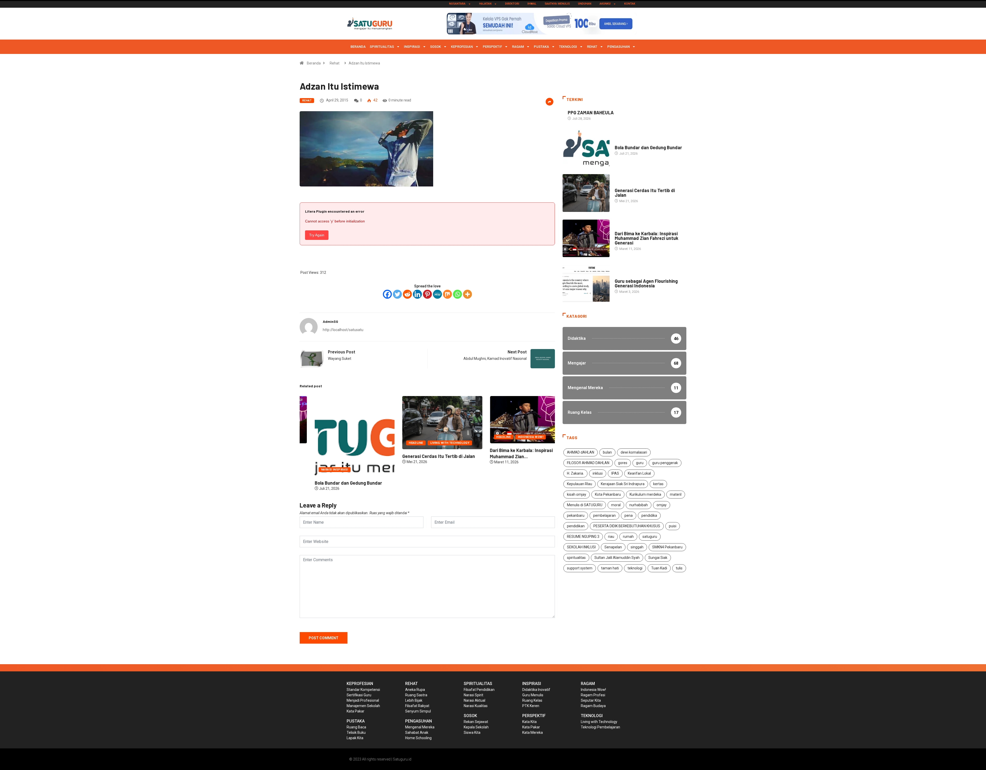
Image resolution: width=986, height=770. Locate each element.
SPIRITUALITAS (382, 47)
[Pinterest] (427, 294)
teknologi (635, 568)
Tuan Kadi (659, 568)
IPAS (615, 473)
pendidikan (576, 526)
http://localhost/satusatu (343, 330)
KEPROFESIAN (462, 47)
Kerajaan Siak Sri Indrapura (622, 484)
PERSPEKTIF (492, 47)
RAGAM (518, 47)
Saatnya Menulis (557, 3)
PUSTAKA (541, 47)
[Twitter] (397, 294)
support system (579, 568)
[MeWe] (437, 294)
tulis (679, 568)
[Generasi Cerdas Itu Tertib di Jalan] (586, 193)
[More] (467, 294)
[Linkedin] (417, 294)
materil (675, 494)
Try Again (316, 235)
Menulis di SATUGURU (584, 505)
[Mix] (447, 294)
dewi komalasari (634, 452)
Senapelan (613, 547)
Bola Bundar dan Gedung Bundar (333, 483)
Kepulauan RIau (579, 484)
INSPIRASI (412, 47)
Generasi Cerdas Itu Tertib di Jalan (423, 456)
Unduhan (584, 3)
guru (639, 463)
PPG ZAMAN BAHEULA (591, 112)
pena (628, 515)
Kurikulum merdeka (645, 494)
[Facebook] (387, 294)
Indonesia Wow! (515, 437)
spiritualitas (576, 558)
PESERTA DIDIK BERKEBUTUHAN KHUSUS (626, 526)
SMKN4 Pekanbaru (667, 547)
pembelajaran (604, 515)
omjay (662, 505)
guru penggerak (665, 463)
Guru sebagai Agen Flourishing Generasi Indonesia (646, 283)
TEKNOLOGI (568, 47)
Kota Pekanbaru (608, 494)
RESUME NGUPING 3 (583, 536)
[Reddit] (407, 294)
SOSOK (435, 47)
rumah (628, 536)
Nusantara (457, 3)
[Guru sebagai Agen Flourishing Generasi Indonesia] (586, 284)
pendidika (649, 515)
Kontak (629, 3)
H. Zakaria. (575, 473)
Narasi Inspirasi (319, 469)
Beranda (358, 47)
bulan (607, 452)
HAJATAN (485, 3)
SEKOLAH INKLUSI (581, 547)
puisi (672, 526)
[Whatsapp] (457, 294)
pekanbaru (575, 515)
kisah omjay (576, 494)
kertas (658, 484)
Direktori (512, 3)
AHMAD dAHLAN (580, 452)
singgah (637, 547)
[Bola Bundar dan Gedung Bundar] (586, 148)
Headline (401, 443)
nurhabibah (638, 505)
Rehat (592, 47)
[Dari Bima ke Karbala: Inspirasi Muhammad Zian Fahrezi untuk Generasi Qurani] (586, 238)
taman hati (610, 568)
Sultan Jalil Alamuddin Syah (617, 558)
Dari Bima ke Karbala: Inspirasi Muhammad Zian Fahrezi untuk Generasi (646, 238)
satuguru (649, 536)
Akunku (605, 3)
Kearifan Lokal (639, 473)
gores (622, 463)
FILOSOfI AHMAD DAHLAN (588, 463)
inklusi (598, 473)
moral (616, 505)
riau (611, 536)
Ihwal (531, 3)
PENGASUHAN (618, 47)
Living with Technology (434, 443)
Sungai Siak (657, 558)
